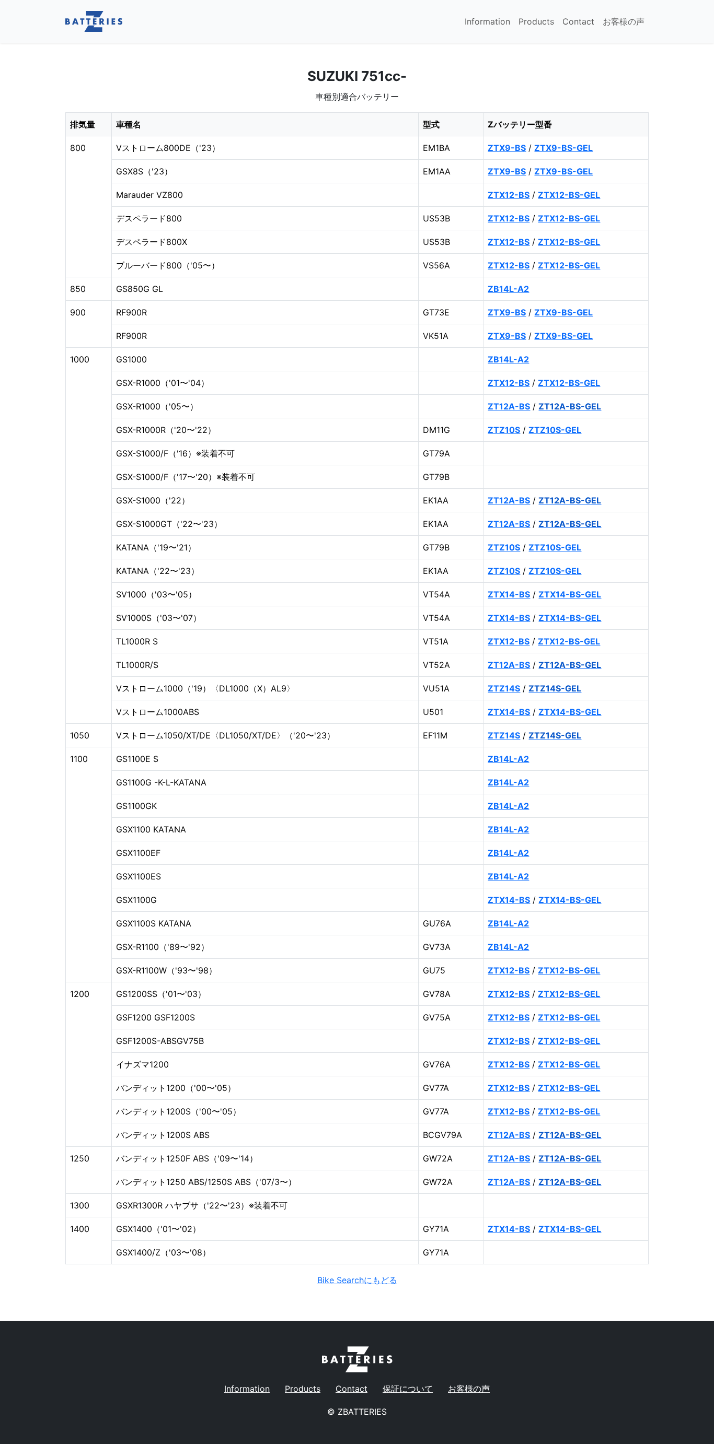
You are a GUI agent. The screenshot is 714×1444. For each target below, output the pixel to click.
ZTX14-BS (509, 594)
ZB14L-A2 (508, 289)
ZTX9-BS (507, 148)
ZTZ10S (504, 430)
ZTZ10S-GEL (554, 430)
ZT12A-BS (509, 406)
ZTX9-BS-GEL (563, 148)
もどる (357, 1280)
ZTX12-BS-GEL (569, 195)
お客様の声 (623, 21)
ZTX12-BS (508, 195)
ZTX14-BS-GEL (569, 594)
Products (536, 21)
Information (487, 21)
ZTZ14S (504, 688)
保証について (408, 1388)
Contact (578, 21)
